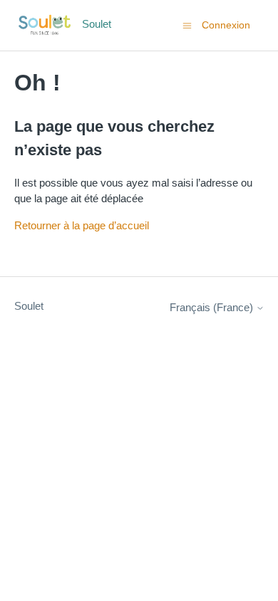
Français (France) (213, 307)
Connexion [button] (226, 25)
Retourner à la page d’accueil (81, 225)
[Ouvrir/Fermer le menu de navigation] (187, 25)
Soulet (28, 306)
